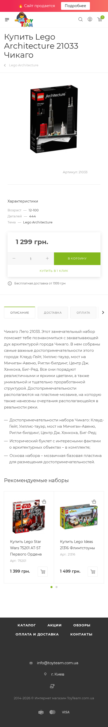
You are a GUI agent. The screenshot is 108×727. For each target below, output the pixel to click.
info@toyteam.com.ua (57, 662)
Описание (19, 312)
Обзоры (81, 625)
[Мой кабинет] (90, 19)
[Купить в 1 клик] (44, 502)
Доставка (53, 312)
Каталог (27, 625)
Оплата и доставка (37, 634)
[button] (51, 587)
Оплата (83, 312)
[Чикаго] (54, 119)
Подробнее (75, 6)
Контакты (81, 634)
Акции (54, 625)
